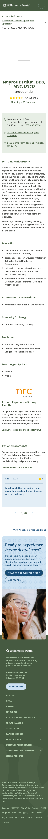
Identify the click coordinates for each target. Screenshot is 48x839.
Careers (10, 706)
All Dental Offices (11, 16)
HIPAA (9, 701)
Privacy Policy (13, 739)
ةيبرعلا (4, 817)
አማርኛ (23, 817)
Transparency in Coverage (20, 750)
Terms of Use (12, 728)
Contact (11, 695)
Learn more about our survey (17, 467)
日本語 (26, 812)
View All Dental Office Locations (29, 530)
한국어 (43, 808)
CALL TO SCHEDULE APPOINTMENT (24, 573)
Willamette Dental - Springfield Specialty (18, 22)
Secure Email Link (14, 723)
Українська (16, 812)
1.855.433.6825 (16, 686)
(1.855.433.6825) (32, 125)
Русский (35, 808)
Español (5, 808)
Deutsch (38, 817)
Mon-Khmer (36, 812)
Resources (11, 712)
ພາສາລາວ (6, 822)
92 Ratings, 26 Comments (24, 102)
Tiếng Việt (25, 808)
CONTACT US (14, 580)
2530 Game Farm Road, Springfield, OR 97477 (25, 144)
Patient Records (14, 734)
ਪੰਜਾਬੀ (30, 817)
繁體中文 (15, 808)
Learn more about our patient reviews (21, 429)
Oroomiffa (14, 817)
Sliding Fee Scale (14, 756)
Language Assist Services (19, 745)
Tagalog (6, 812)
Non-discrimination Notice (20, 717)
